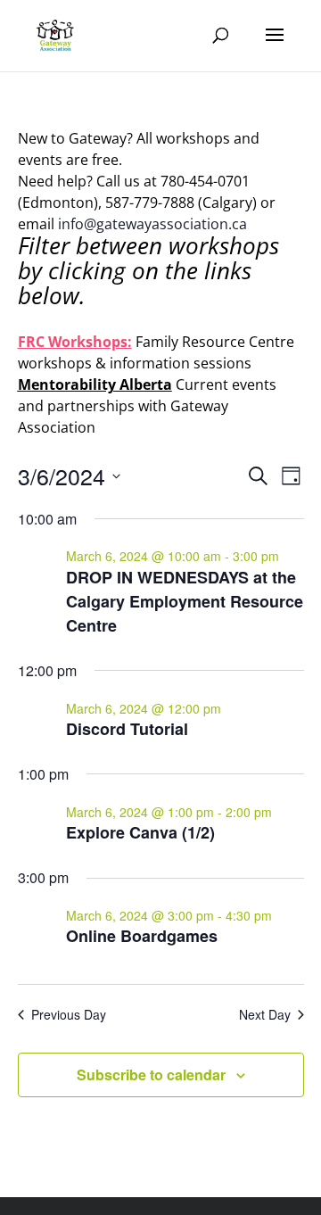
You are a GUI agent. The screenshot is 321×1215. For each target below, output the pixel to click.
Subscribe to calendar (151, 1074)
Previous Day (68, 1014)
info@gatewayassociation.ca (154, 224)
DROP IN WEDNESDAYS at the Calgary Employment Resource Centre (184, 601)
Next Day (265, 1014)
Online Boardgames (142, 935)
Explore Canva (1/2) (140, 832)
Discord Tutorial (127, 728)
